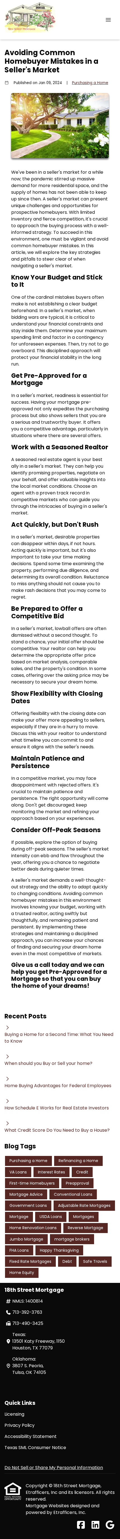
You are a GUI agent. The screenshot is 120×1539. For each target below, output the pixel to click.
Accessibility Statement (30, 1436)
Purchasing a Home (90, 82)
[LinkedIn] (95, 1525)
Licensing (14, 1414)
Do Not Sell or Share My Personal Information (53, 1467)
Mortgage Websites (48, 1506)
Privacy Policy (19, 1425)
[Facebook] (81, 1525)
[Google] (110, 1525)
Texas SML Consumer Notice (35, 1447)
